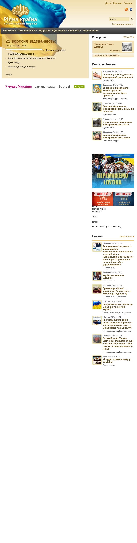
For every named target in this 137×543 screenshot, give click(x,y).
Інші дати (127, 37)
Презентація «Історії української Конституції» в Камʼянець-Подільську (117, 291)
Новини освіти (109, 114)
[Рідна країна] (20, 14)
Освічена (73, 30)
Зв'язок (128, 3)
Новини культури (111, 99)
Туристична (90, 30)
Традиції (123, 99)
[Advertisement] (68, 446)
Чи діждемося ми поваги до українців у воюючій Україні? (118, 307)
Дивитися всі (126, 236)
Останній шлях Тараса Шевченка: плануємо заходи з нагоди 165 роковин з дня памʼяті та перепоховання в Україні (118, 343)
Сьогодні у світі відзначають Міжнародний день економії (118, 75)
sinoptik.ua (107, 226)
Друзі (108, 3)
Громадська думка (110, 312)
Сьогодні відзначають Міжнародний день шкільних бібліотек (118, 109)
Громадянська (26, 30)
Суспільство (108, 80)
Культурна (58, 30)
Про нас (117, 3)
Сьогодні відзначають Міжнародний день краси (116, 136)
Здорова (43, 30)
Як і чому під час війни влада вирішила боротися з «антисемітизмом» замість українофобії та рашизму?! (117, 324)
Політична (9, 30)
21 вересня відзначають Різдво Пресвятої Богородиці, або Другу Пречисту (116, 92)
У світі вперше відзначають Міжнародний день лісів (117, 123)
